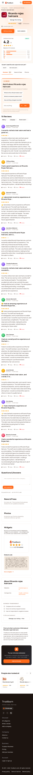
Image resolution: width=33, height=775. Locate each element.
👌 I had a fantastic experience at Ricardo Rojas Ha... (14, 407)
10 (20, 547)
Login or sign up (7, 761)
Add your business (7, 752)
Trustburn (7, 701)
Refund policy (26, 771)
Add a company (6, 726)
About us (4, 735)
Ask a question (8, 487)
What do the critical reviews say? (13, 92)
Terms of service (16, 771)
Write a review (6, 723)
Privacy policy (6, 771)
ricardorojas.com (23, 588)
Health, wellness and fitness (16, 8)
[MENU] (3, 2)
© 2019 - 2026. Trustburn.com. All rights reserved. (16, 768)
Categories (4, 8)
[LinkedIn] (11, 713)
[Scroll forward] (30, 673)
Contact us (5, 738)
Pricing (4, 749)
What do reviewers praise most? (13, 96)
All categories (6, 721)
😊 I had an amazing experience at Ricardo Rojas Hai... (14, 305)
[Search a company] (20, 2)
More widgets (8, 571)
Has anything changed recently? (13, 100)
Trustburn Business (7, 746)
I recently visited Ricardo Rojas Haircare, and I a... (13, 234)
